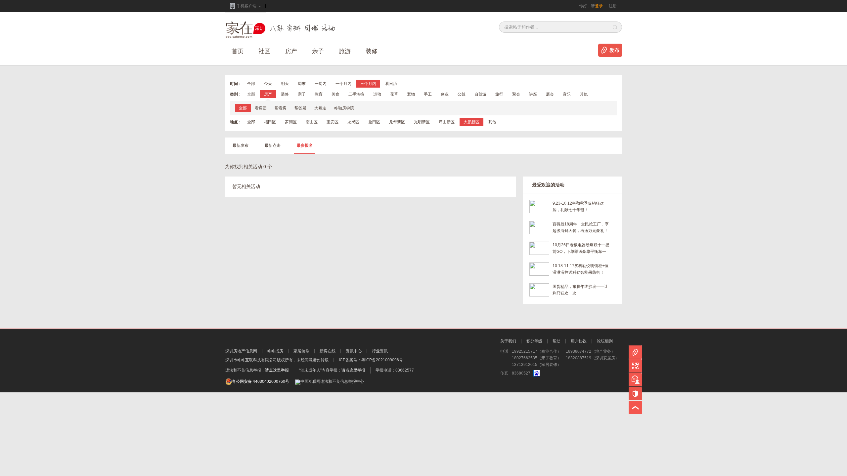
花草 (394, 94)
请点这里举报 (277, 370)
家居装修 (301, 351)
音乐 (567, 94)
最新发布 (240, 145)
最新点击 (273, 145)
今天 (268, 83)
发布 (614, 50)
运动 (377, 94)
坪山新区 (447, 122)
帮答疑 (300, 108)
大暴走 (320, 108)
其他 (584, 94)
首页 (238, 51)
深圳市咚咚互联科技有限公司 (251, 360)
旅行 (499, 94)
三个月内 (368, 83)
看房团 (261, 108)
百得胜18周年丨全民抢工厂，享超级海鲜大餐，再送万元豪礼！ (581, 227)
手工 (428, 94)
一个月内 (343, 83)
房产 (268, 94)
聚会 (516, 94)
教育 (319, 94)
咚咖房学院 (344, 108)
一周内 (321, 83)
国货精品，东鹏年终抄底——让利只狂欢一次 (580, 290)
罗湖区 (291, 122)
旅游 (345, 51)
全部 (251, 83)
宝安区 (332, 122)
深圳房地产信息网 (241, 351)
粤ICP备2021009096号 (382, 360)
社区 (264, 51)
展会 (550, 94)
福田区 (270, 122)
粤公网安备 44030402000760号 (260, 381)
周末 (302, 83)
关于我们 (508, 341)
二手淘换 (356, 94)
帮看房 (281, 108)
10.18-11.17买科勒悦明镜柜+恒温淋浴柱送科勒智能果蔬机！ (580, 269)
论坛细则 (605, 341)
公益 (462, 94)
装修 (372, 51)
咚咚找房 (275, 351)
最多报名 (305, 145)
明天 (285, 83)
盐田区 (374, 122)
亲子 (318, 51)
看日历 (391, 83)
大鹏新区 (471, 122)
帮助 (556, 341)
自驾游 (480, 94)
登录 (599, 6)
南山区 (312, 122)
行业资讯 (380, 351)
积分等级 (534, 341)
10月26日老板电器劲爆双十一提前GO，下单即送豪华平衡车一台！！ (581, 249)
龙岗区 (353, 122)
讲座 (533, 94)
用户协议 (579, 341)
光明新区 (422, 122)
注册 (613, 6)
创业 (445, 94)
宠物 (411, 94)
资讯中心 (354, 351)
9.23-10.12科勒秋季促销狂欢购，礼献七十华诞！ (578, 206)
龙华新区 (397, 122)
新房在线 (327, 351)
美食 (335, 94)
